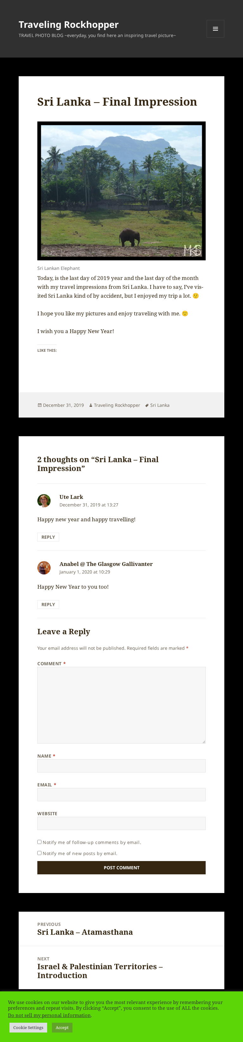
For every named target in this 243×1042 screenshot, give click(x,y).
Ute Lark (71, 496)
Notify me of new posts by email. (80, 853)
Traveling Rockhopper (69, 24)
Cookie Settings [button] (28, 1027)
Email (46, 785)
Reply (48, 537)
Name (46, 756)
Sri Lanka (160, 405)
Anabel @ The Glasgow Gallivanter (106, 564)
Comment (51, 664)
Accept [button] (62, 1027)
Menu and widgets (215, 37)
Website (47, 813)
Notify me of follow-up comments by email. (92, 842)
